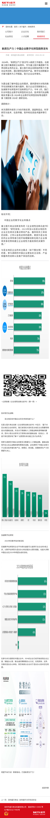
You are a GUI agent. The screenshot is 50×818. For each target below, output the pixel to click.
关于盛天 (23, 27)
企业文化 (25, 32)
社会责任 (9, 36)
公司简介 (9, 32)
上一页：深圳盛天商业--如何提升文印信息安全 (18, 800)
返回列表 (45, 788)
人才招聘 (25, 36)
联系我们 (41, 32)
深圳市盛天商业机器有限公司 (15, 807)
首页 (15, 27)
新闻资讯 (31, 27)
